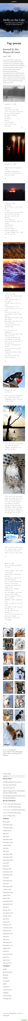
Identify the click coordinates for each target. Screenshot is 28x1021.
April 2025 (6, 836)
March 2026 (6, 822)
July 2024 (5, 848)
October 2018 (7, 916)
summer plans (7, 995)
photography (19, 751)
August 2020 (6, 895)
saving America (7, 990)
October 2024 (7, 845)
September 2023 (8, 860)
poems (4, 753)
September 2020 (8, 892)
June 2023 (6, 863)
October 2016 (7, 931)
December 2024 (7, 839)
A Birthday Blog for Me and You (12, 782)
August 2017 (6, 922)
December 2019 (7, 901)
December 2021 (7, 880)
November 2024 (8, 842)
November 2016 (8, 928)
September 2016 (8, 933)
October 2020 (7, 889)
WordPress (13, 1013)
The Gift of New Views (14, 804)
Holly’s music (11, 816)
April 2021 (6, 883)
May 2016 (6, 936)
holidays (5, 978)
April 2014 (6, 957)
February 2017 (7, 925)
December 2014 (7, 954)
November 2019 (8, 904)
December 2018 (7, 913)
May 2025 (6, 833)
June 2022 (6, 878)
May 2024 (6, 851)
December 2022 (7, 872)
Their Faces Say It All (9, 788)
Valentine (5, 755)
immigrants (6, 981)
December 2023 (7, 854)
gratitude (5, 975)
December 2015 (7, 945)
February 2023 (7, 869)
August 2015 (6, 948)
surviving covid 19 (17, 753)
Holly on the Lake (14, 19)
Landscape (6, 1015)
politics (5, 984)
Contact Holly (7, 774)
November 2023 (8, 857)
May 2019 (6, 907)
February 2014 (7, 963)
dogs (8, 751)
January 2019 (7, 910)
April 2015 (6, 951)
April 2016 (6, 939)
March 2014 (6, 960)
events (5, 969)
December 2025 (7, 825)
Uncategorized (12, 750)
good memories (7, 972)
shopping (5, 993)
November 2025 (8, 828)
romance (9, 753)
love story (12, 751)
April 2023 (6, 866)
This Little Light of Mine (9, 785)
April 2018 (6, 919)
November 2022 (8, 875)
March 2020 (6, 898)
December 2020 (7, 886)
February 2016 (7, 942)
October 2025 (7, 830)
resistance (6, 987)
